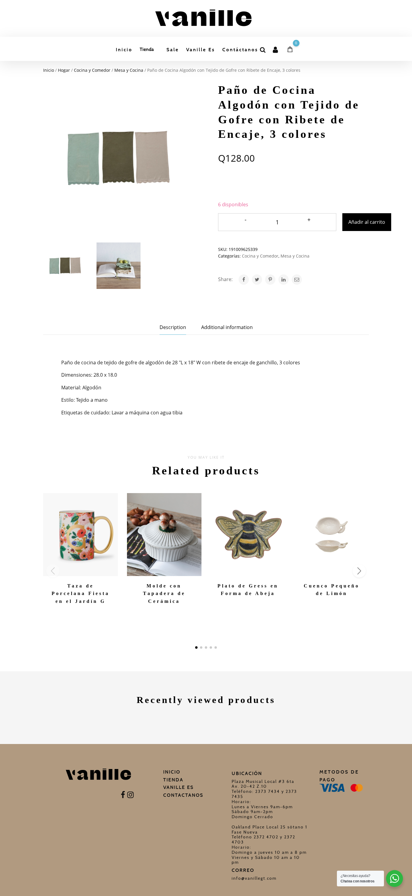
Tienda (147, 49)
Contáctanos (240, 49)
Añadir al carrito (366, 222)
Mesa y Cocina (128, 70)
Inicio (124, 49)
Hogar (64, 70)
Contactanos (183, 795)
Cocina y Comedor (92, 70)
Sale (172, 49)
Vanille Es (200, 49)
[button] (196, 647)
